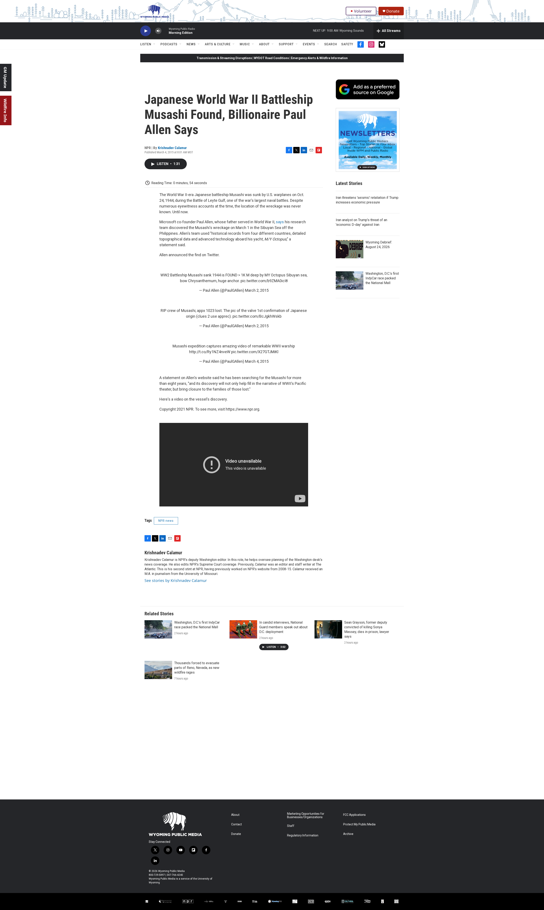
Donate (393, 11)
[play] (145, 30)
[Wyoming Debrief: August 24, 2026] (349, 249)
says (280, 222)
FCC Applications (354, 814)
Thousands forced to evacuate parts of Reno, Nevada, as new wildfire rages (196, 667)
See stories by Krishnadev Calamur (175, 580)
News (191, 44)
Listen (145, 44)
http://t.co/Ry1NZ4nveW (209, 352)
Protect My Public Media (359, 824)
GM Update (5, 77)
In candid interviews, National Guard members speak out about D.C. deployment (283, 627)
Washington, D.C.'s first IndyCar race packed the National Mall (382, 278)
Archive (348, 834)
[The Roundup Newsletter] (367, 140)
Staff (290, 826)
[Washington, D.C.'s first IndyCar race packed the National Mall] (349, 280)
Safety (347, 44)
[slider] (165, 30)
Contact (236, 824)
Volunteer (363, 11)
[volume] (158, 31)
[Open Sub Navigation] (154, 44)
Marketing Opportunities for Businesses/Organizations (305, 815)
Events (309, 44)
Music (245, 44)
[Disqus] (272, 742)
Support (286, 44)
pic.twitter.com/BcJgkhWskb (257, 316)
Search (330, 44)
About (264, 44)
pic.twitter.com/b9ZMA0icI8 (264, 281)
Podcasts (168, 44)
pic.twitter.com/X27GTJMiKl (254, 352)
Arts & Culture (218, 44)
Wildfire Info (5, 110)
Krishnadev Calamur (172, 148)
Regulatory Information (302, 835)
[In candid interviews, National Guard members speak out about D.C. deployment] (243, 629)
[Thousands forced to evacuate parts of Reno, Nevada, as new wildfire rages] (158, 670)
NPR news (166, 520)
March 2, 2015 (257, 290)
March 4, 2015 (257, 361)
